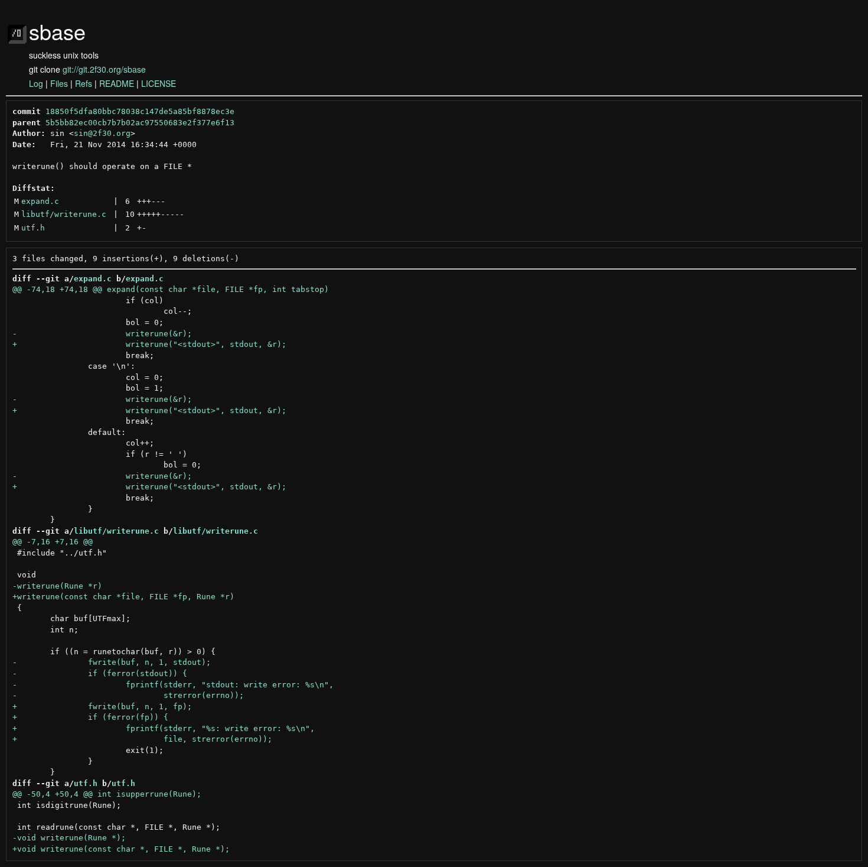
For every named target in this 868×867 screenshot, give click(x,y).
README (116, 83)
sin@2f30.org (102, 133)
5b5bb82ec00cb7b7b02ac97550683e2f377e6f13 (139, 122)
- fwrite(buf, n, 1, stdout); (111, 662)
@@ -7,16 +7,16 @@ (52, 541)
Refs (83, 83)
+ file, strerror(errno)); (142, 739)
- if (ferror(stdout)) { (99, 673)
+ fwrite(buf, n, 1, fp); (102, 706)
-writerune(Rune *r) (57, 586)
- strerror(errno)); (128, 695)
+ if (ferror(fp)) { (90, 717)
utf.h (33, 227)
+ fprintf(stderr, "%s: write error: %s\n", (163, 728)
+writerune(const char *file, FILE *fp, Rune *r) (123, 596)
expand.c (40, 201)
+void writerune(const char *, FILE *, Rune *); (121, 849)
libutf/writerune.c (63, 214)
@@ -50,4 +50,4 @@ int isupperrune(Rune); (106, 794)
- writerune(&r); (102, 333)
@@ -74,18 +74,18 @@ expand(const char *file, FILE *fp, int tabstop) (170, 289)
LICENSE (158, 83)
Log (36, 83)
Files (59, 83)
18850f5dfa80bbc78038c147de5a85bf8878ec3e (139, 111)
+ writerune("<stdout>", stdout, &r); (149, 344)
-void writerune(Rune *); (69, 837)
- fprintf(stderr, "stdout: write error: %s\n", (173, 684)
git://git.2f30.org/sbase (104, 69)
